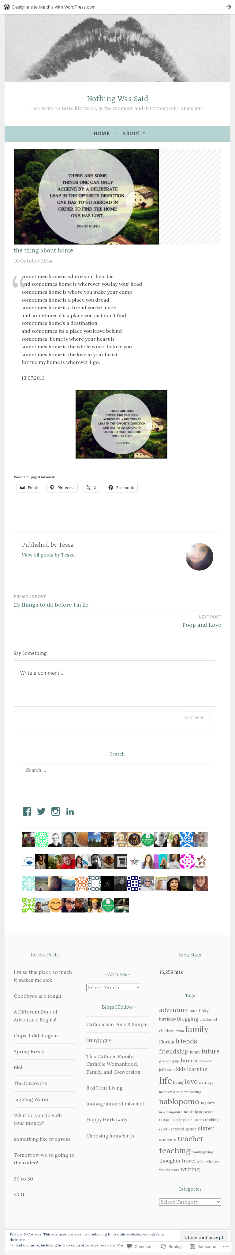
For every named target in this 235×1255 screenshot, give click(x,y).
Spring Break (29, 1051)
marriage (206, 1082)
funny (195, 1052)
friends (186, 1041)
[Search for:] (117, 770)
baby (204, 1010)
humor (189, 1060)
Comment (193, 717)
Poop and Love (201, 621)
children (166, 1030)
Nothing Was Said (117, 99)
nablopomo (179, 1101)
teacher (190, 1138)
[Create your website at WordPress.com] (117, 7)
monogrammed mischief (115, 1104)
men (184, 1092)
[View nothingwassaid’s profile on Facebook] (28, 811)
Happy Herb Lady (106, 1119)
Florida (166, 1042)
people (177, 1119)
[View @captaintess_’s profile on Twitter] (42, 811)
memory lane (169, 1092)
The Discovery (30, 1083)
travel (188, 1160)
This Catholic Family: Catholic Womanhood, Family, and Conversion (113, 1064)
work (175, 1170)
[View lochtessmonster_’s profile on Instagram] (57, 811)
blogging (187, 1018)
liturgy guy (98, 1040)
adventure (173, 1010)
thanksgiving (203, 1152)
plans (187, 1119)
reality (164, 1129)
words (164, 1169)
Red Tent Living (104, 1088)
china (180, 1031)
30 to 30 (23, 1179)
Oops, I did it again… (38, 1035)
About (131, 133)
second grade (183, 1129)
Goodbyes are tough (37, 996)
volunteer (213, 1161)
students (167, 1139)
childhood (208, 1019)
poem (199, 1119)
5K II (19, 1195)
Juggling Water (31, 1099)
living (178, 1082)
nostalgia (193, 1112)
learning (197, 1069)
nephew (208, 1102)
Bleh (19, 1067)
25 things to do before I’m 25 (51, 601)
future (211, 1051)
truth (200, 1161)
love (191, 1081)
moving (195, 1092)
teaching (174, 1150)
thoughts (169, 1161)
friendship (173, 1051)
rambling (211, 1120)
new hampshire (170, 1112)
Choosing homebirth (110, 1136)
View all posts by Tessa (48, 555)
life (165, 1080)
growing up (169, 1061)
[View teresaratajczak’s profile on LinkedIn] (71, 811)
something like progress (42, 1139)
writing (190, 1169)
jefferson (167, 1069)
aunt (194, 1010)
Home (102, 133)
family (197, 1029)
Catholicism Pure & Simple (116, 1024)
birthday (167, 1019)
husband (206, 1061)
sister (206, 1128)
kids (181, 1069)
